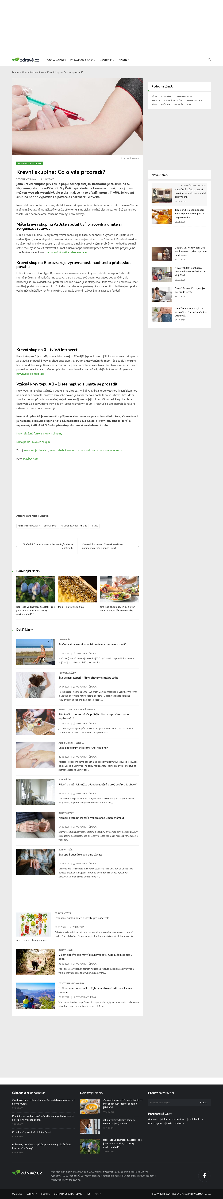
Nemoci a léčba (67, 672)
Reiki (189, 104)
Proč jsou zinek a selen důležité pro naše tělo (82, 918)
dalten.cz (179, 1123)
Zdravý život (50, 526)
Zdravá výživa (63, 913)
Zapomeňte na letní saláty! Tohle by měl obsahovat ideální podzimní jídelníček (123, 1103)
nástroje (106, 60)
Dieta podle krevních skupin (33, 442)
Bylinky (156, 100)
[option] (36, 597)
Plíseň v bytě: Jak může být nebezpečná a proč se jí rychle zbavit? (98, 784)
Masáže (178, 104)
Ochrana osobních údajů (68, 1194)
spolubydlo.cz (195, 1119)
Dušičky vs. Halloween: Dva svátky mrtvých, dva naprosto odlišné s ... (191, 251)
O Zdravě (17, 1194)
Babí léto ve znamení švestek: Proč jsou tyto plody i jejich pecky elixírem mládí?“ (35, 610)
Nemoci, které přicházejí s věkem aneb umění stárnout (91, 818)
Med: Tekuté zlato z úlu (71, 607)
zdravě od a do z (81, 60)
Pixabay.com (31, 458)
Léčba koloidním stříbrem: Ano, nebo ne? (83, 748)
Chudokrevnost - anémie (74, 526)
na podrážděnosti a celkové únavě (66, 252)
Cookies (45, 1194)
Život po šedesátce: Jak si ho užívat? (80, 855)
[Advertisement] (111, 27)
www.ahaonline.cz (111, 450)
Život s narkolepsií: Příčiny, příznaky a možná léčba (88, 678)
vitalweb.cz (154, 1119)
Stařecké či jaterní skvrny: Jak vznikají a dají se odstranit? (92, 644)
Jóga (154, 104)
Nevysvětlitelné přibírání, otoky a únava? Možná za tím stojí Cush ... (190, 271)
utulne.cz (165, 1119)
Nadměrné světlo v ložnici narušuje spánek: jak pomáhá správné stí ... (190, 193)
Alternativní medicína (33, 72)
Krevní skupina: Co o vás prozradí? (65, 72)
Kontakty (31, 1194)
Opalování (65, 639)
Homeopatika (194, 100)
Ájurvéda (166, 96)
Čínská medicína (173, 100)
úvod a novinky (56, 60)
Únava (94, 526)
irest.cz (170, 1123)
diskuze (124, 60)
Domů (15, 72)
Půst (154, 96)
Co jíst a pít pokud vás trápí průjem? (31, 1132)
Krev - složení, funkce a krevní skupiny (39, 433)
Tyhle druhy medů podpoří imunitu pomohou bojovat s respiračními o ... (189, 213)
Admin (98, 1194)
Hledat (204, 1102)
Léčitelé (165, 104)
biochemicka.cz (179, 1119)
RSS (88, 1194)
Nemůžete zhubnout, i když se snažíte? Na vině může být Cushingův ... (191, 312)
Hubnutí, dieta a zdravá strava (77, 709)
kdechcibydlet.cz (156, 1123)
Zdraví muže (65, 849)
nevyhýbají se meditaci (30, 373)
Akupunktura (184, 96)
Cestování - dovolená (71, 983)
